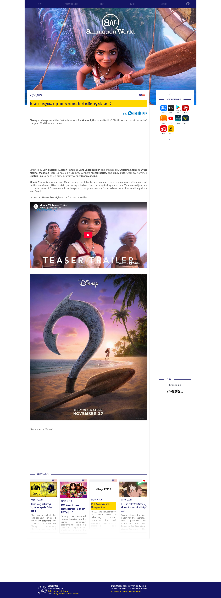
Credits (50, 591)
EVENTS (132, 4)
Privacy (65, 591)
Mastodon (62, 593)
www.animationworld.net (119, 591)
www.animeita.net (135, 591)
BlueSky (55, 593)
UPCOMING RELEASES (71, 4)
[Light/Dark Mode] (29, 4)
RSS (61, 591)
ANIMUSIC (164, 4)
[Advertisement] (88, 147)
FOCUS (102, 4)
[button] (145, 506)
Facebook (76, 593)
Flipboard (69, 593)
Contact (56, 591)
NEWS (40, 4)
